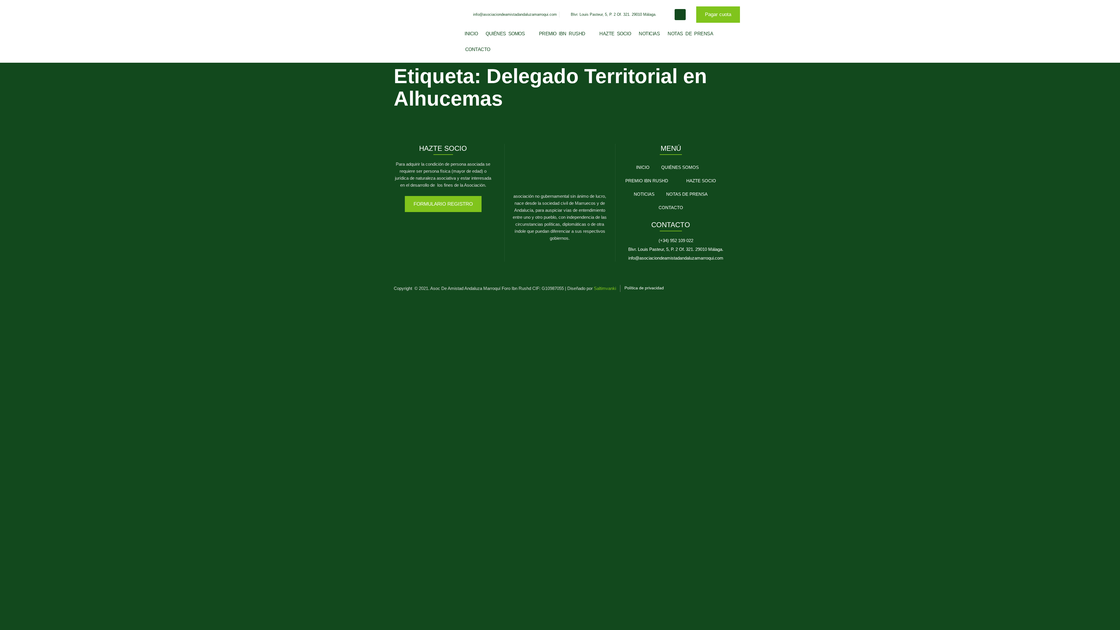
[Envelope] (720, 291)
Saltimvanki (605, 288)
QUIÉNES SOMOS (505, 33)
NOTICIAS (649, 33)
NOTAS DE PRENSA (690, 33)
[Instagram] (706, 291)
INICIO (471, 33)
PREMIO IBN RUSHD (562, 33)
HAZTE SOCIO (615, 33)
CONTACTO (477, 49)
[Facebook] (691, 291)
